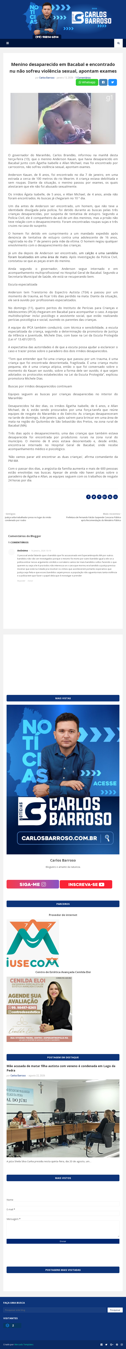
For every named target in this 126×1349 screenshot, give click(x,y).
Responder (21, 580)
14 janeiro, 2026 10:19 (41, 550)
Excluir (30, 580)
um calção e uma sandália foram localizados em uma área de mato (63, 255)
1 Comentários (83, 77)
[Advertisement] (63, 660)
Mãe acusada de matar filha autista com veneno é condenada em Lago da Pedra (61, 1068)
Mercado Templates (24, 1344)
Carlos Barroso (46, 77)
